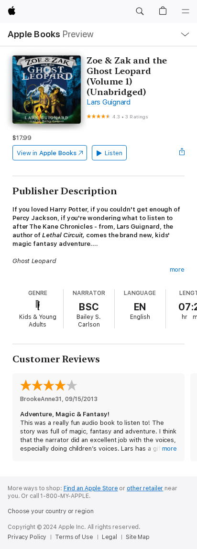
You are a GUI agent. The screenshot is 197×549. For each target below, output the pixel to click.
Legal (109, 537)
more (177, 269)
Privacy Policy (27, 537)
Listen (113, 153)
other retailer (145, 488)
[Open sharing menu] (182, 153)
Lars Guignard (109, 102)
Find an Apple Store (91, 488)
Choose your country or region (51, 511)
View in (47, 153)
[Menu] (185, 11)
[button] (139, 11)
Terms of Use (74, 537)
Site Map (138, 537)
